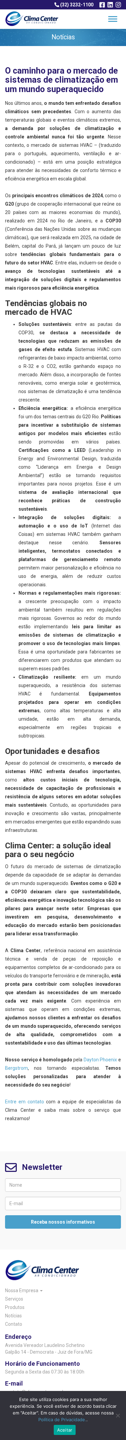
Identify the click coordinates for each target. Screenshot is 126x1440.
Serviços (14, 1299)
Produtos (15, 1307)
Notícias (13, 1315)
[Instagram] (118, 4)
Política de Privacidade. (62, 1419)
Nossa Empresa (22, 1290)
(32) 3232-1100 (76, 4)
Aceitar (65, 1430)
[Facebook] (102, 4)
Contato (13, 1324)
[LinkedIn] (110, 4)
